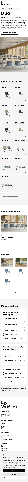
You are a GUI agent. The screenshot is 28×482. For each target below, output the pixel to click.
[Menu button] (26, 3)
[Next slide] (25, 56)
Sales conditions (4, 436)
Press (2, 427)
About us (3, 424)
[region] (14, 54)
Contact (3, 423)
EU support (3, 429)
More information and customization (14, 477)
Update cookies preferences (7, 439)
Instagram (5, 448)
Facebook (5, 446)
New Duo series (7, 237)
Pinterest (5, 450)
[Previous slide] (2, 56)
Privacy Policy (4, 438)
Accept (14, 470)
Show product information (10, 196)
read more (3, 239)
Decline (14, 474)
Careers (3, 426)
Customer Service (5, 435)
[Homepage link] (5, 3)
